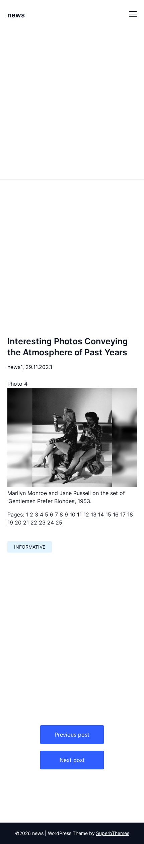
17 (123, 514)
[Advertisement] (72, 103)
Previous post (72, 734)
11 (79, 514)
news (16, 15)
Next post (72, 760)
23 (42, 522)
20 (18, 522)
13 (93, 514)
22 (33, 522)
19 (10, 522)
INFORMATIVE (29, 547)
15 (108, 514)
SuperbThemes (112, 833)
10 (72, 514)
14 (101, 514)
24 (50, 522)
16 (116, 514)
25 (59, 522)
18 (130, 514)
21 (26, 522)
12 (86, 514)
